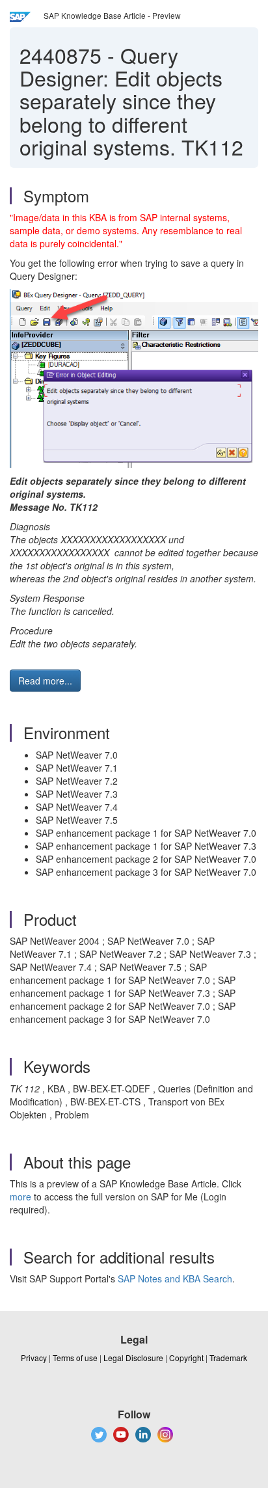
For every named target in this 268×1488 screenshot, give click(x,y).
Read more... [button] (45, 680)
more (20, 1196)
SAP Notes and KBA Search (175, 1278)
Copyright (186, 1357)
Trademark (228, 1357)
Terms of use (75, 1357)
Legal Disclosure (133, 1357)
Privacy (34, 1357)
